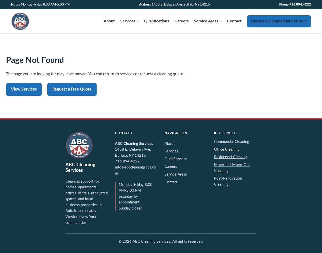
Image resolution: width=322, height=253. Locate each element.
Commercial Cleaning (231, 142)
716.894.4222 (300, 4)
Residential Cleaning (231, 157)
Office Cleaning (226, 149)
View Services (24, 89)
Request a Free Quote (72, 89)
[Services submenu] (137, 21)
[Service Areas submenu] (220, 21)
